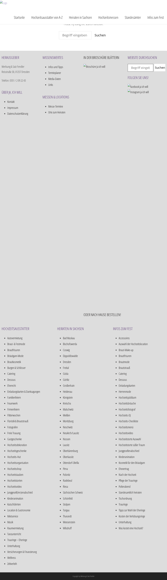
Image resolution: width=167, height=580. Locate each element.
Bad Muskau (69, 338)
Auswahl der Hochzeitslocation (133, 344)
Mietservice (12, 516)
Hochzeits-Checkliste (128, 421)
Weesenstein (69, 522)
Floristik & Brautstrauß (17, 421)
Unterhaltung (13, 546)
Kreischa (67, 403)
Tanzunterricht (14, 534)
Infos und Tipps (55, 67)
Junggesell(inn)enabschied (20, 492)
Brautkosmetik (14, 362)
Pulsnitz (66, 475)
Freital (66, 368)
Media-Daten (54, 79)
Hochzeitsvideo (14, 486)
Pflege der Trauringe (128, 480)
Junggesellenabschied (129, 451)
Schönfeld (68, 498)
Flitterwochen (13, 415)
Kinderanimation (15, 498)
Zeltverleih (12, 564)
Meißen (66, 415)
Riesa (65, 486)
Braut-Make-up (126, 350)
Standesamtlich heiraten (130, 492)
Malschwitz (68, 409)
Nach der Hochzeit (127, 475)
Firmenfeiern (13, 409)
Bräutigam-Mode (15, 356)
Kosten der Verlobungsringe (132, 516)
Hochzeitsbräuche (127, 403)
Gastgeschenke (14, 439)
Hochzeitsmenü (126, 427)
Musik (10, 522)
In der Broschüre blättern (101, 57)
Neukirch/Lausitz (71, 433)
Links (50, 85)
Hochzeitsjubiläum (127, 397)
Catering (11, 374)
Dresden (67, 362)
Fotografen (12, 427)
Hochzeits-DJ (125, 415)
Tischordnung (125, 498)
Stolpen (66, 504)
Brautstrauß (124, 368)
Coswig (66, 350)
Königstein (68, 397)
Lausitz (66, 445)
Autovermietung (14, 338)
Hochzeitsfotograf (127, 409)
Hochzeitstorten (14, 480)
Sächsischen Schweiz (73, 492)
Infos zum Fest (155, 17)
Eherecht (11, 385)
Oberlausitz (68, 457)
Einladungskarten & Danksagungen (23, 392)
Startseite (19, 17)
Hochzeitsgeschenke (16, 451)
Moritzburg (68, 421)
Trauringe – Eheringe (17, 540)
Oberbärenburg (70, 451)
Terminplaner (54, 73)
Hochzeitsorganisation (17, 463)
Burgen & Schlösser (16, 368)
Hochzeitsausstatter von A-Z (46, 17)
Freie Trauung (13, 433)
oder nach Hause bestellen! (102, 314)
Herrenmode (125, 392)
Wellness (11, 558)
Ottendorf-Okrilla (71, 463)
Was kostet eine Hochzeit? (131, 528)
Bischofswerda (70, 344)
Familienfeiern (14, 397)
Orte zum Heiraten (56, 112)
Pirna (65, 469)
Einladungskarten (127, 385)
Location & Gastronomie (18, 510)
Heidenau (67, 392)
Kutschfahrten (14, 504)
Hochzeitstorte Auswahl (130, 439)
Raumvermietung (15, 528)
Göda (65, 374)
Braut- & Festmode (16, 344)
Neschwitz (68, 427)
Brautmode (124, 362)
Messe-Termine (55, 106)
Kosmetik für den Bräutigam (132, 463)
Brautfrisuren (13, 350)
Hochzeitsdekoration (17, 445)
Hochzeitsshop (14, 469)
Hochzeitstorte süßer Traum (132, 445)
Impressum (12, 108)
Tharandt (67, 516)
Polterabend (124, 486)
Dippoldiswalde (70, 356)
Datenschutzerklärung (17, 114)
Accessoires (124, 338)
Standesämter (133, 17)
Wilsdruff (67, 528)
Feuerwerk (12, 403)
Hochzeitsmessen (108, 17)
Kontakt (11, 102)
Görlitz (66, 380)
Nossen (66, 439)
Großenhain (69, 385)
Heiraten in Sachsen (80, 17)
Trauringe (123, 504)
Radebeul (67, 480)
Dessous (11, 380)
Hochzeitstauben (15, 475)
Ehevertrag (124, 469)
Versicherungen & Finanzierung (22, 552)
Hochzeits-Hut (14, 457)
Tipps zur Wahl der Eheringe (132, 510)
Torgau (66, 510)
